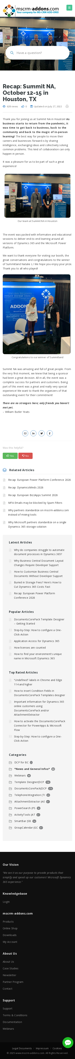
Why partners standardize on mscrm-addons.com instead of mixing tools (38, 512)
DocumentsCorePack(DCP (30, 788)
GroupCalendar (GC (26, 827)
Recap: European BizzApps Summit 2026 (33, 495)
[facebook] (50, 433)
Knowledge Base (15, 36)
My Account (10, 941)
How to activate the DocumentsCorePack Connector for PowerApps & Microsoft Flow (39, 725)
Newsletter (9, 975)
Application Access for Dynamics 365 (37, 641)
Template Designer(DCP (29, 782)
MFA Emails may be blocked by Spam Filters (35, 502)
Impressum (42, 1048)
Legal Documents (22, 1048)
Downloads (10, 935)
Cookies (57, 1048)
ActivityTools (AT (24, 814)
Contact (7, 988)
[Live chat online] (67, 1042)
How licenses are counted (30, 647)
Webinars (20, 775)
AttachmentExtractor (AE (29, 801)
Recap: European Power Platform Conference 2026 (39, 479)
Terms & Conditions (15, 1015)
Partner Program (13, 982)
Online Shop (10, 928)
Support (7, 1008)
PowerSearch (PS (24, 808)
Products (8, 921)
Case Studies (11, 968)
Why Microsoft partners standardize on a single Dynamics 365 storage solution (37, 524)
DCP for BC (21, 762)
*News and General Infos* (43, 36)
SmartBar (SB (22, 821)
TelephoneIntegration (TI (29, 795)
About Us (8, 961)
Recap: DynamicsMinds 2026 (26, 487)
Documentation (12, 1022)
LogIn (6, 901)
